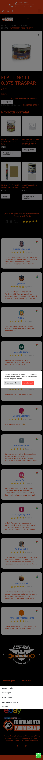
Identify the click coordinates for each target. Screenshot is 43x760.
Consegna (6, 693)
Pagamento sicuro (10, 702)
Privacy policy (8, 688)
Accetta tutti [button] (28, 383)
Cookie (5, 707)
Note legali (7, 697)
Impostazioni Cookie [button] (12, 383)
